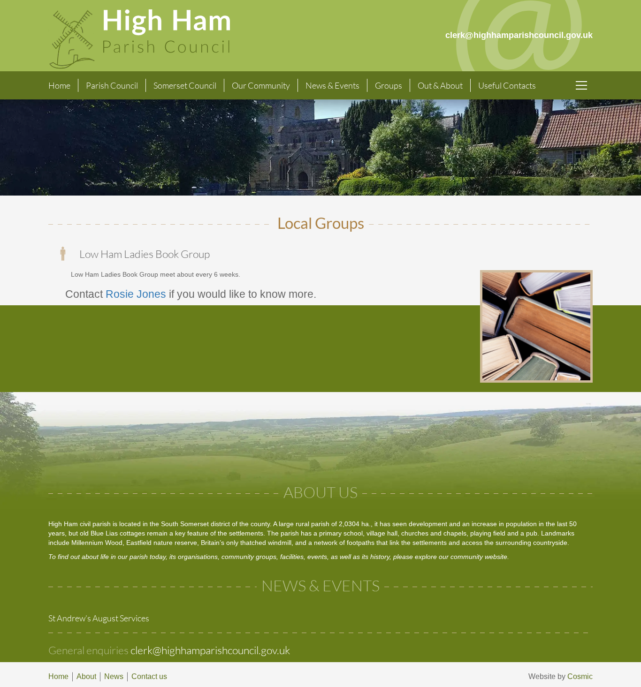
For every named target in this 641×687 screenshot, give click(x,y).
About (86, 676)
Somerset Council (184, 85)
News (113, 676)
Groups (388, 85)
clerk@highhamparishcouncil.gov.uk (210, 650)
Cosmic (580, 676)
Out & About (440, 85)
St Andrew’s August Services (98, 618)
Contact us (149, 676)
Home (59, 85)
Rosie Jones (136, 294)
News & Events (332, 85)
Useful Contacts (507, 85)
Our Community (261, 85)
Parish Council (112, 85)
